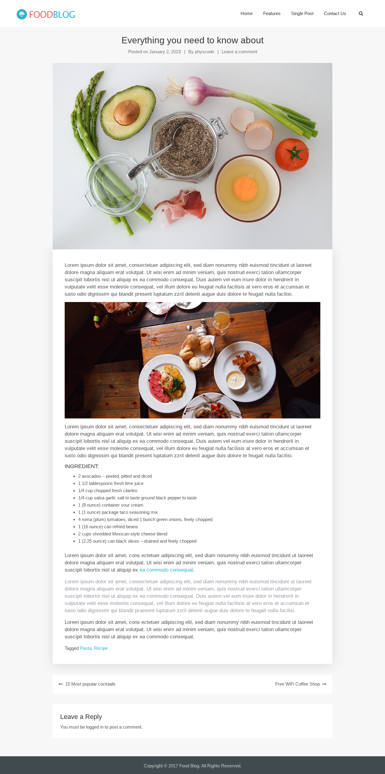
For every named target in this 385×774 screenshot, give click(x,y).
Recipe (101, 648)
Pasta (85, 648)
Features (272, 13)
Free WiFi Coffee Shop (297, 683)
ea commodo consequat (166, 569)
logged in (94, 726)
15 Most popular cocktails (90, 683)
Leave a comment (239, 51)
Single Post (302, 13)
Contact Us (335, 13)
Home (247, 13)
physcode (204, 51)
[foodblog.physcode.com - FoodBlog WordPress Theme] (46, 13)
